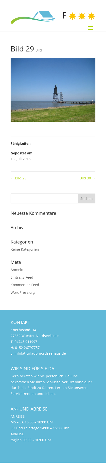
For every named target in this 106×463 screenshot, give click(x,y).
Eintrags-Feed (22, 277)
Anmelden (19, 269)
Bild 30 (87, 178)
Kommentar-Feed (25, 284)
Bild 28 (18, 178)
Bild (38, 50)
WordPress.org (23, 292)
